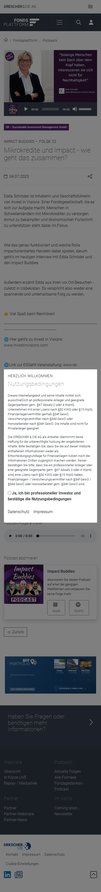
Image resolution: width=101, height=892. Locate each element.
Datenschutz (18, 511)
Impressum (43, 511)
